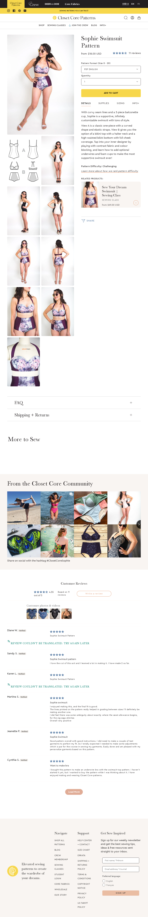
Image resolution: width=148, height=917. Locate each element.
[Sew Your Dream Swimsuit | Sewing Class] (90, 195)
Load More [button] (74, 792)
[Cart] (139, 18)
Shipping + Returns (31, 414)
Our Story (60, 895)
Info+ (135, 103)
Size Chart (84, 850)
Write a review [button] (94, 594)
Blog (57, 850)
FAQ (18, 402)
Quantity (86, 76)
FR (138, 4)
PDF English (91, 69)
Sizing (121, 103)
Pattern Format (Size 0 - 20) (96, 63)
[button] (41, 25)
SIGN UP (121, 893)
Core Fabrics (62, 884)
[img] (57, 632)
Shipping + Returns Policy (83, 865)
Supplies (103, 103)
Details (86, 103)
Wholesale (60, 890)
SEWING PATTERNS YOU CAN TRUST (74, 11)
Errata (81, 856)
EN (132, 4)
